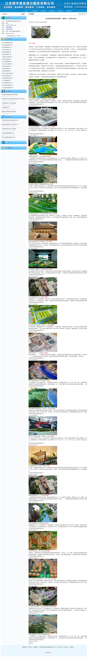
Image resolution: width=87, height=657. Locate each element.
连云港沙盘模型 (6, 42)
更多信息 (31, 643)
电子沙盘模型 (6, 66)
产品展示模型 (6, 49)
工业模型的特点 (5, 107)
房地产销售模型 (6, 75)
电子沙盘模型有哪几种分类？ (9, 137)
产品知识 (52, 11)
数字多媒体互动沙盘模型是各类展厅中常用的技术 (13, 99)
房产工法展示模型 (7, 73)
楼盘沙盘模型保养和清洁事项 (9, 111)
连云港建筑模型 (6, 45)
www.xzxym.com (10, 33)
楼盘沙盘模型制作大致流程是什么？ (10, 124)
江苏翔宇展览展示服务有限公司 (36, 104)
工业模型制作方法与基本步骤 (9, 103)
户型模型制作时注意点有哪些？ (9, 128)
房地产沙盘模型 (6, 57)
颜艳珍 (72, 647)
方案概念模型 (6, 68)
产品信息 (34, 11)
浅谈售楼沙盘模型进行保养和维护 (10, 94)
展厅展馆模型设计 (7, 83)
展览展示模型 (6, 54)
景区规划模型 (6, 71)
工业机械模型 (6, 80)
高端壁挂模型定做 (7, 78)
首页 (26, 11)
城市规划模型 (6, 47)
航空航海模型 (6, 52)
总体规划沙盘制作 (7, 85)
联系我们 (69, 11)
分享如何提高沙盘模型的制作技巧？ (10, 120)
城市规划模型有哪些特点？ (8, 133)
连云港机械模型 (6, 61)
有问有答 (60, 11)
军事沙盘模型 (6, 59)
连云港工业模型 (6, 64)
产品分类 (43, 11)
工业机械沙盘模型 (7, 87)
